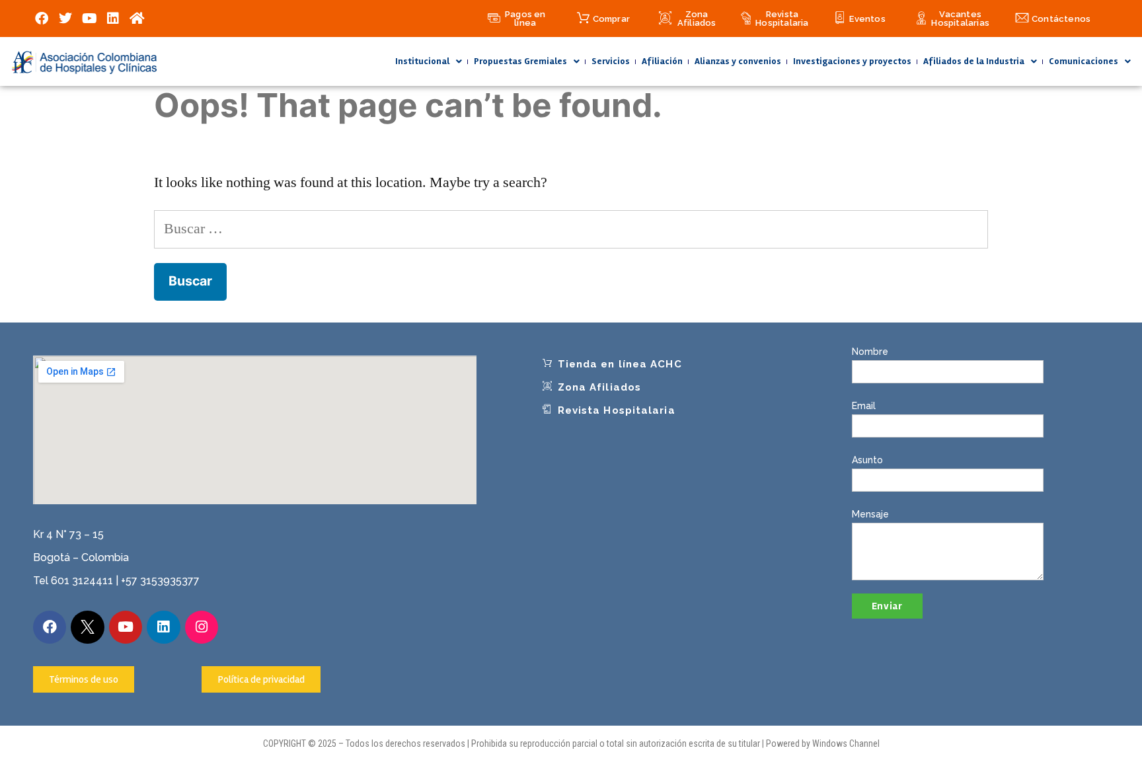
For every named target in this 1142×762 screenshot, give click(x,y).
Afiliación (662, 61)
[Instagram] (201, 627)
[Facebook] (42, 18)
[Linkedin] (113, 18)
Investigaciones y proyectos (852, 61)
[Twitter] (65, 18)
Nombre (870, 351)
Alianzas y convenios (738, 61)
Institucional (422, 61)
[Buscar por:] (571, 228)
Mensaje (870, 514)
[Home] (137, 18)
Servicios (610, 61)
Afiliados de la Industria (973, 61)
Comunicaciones (1083, 61)
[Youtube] (89, 18)
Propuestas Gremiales (520, 61)
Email (864, 405)
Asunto (867, 460)
